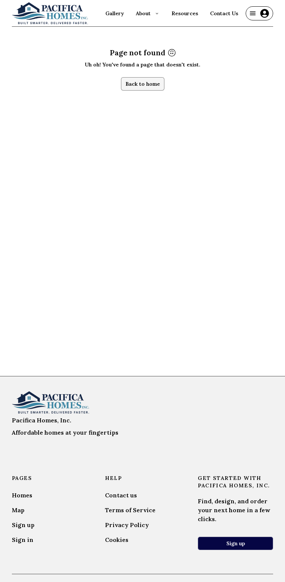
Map (18, 510)
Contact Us (224, 13)
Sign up (23, 525)
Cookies (116, 539)
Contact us (121, 495)
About (143, 13)
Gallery (114, 13)
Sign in (22, 539)
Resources (184, 13)
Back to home (142, 84)
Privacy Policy (127, 525)
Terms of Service (130, 510)
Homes (22, 495)
